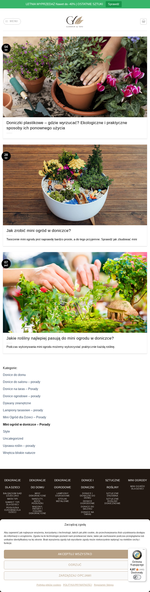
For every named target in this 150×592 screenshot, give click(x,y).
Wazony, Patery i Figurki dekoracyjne (37, 509)
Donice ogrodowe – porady (21, 396)
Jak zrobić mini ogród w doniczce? (38, 230)
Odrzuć (75, 564)
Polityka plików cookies (49, 585)
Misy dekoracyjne (37, 494)
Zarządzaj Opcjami (75, 575)
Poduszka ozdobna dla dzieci (12, 509)
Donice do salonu (87, 507)
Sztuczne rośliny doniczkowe (112, 501)
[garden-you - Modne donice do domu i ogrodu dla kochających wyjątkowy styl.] (75, 21)
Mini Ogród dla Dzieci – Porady (24, 417)
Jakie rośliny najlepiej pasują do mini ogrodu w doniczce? (60, 338)
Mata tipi (12, 499)
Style (6, 431)
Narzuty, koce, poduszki (37, 501)
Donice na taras (87, 513)
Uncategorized (13, 438)
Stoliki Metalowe (62, 500)
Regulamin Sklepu (104, 585)
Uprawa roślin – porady (19, 445)
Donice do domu (14, 374)
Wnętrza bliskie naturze (19, 452)
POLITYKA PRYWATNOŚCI (77, 585)
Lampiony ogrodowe (62, 494)
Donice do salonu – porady (21, 382)
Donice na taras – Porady (20, 389)
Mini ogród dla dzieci (137, 487)
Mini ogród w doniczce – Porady (26, 424)
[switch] (137, 577)
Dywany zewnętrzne (17, 403)
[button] (12, 21)
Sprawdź (113, 4)
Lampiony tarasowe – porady (23, 410)
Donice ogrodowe (87, 502)
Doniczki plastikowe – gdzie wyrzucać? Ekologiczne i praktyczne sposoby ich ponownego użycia (66, 125)
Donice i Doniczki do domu (87, 495)
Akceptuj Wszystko (75, 554)
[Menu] (143, 550)
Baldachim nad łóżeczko (12, 494)
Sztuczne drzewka (112, 494)
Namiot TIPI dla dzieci (12, 503)
